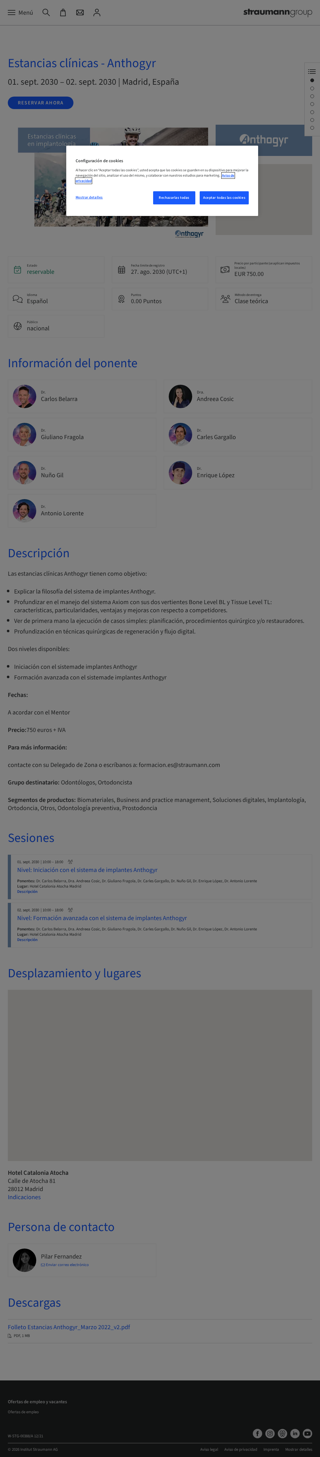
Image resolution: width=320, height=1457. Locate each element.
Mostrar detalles (89, 197)
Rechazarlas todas (174, 197)
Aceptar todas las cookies (224, 197)
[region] (162, 181)
